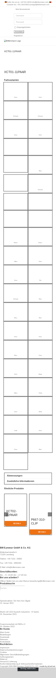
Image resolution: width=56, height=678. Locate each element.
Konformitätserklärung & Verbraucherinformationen (21, 664)
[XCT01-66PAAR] (15, 178)
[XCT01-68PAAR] (40, 142)
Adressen (4, 639)
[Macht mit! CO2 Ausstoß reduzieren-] (28, 607)
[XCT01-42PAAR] (15, 268)
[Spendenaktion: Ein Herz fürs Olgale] (28, 595)
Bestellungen (5, 635)
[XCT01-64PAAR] (15, 197)
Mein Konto (5, 632)
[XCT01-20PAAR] (15, 400)
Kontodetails (5, 642)
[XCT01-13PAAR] (40, 362)
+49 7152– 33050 (14, 559)
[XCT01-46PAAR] (15, 123)
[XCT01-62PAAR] (15, 214)
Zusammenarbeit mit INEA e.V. (13, 624)
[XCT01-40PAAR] (40, 287)
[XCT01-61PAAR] (40, 214)
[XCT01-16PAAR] (15, 438)
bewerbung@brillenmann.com (42, 581)
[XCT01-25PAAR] (15, 250)
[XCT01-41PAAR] (40, 268)
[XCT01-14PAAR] (40, 344)
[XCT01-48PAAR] (40, 86)
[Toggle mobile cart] (41, 41)
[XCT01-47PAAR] (15, 104)
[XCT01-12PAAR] (15, 381)
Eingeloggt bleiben (23, 27)
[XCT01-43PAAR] (15, 325)
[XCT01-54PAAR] (15, 231)
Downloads (4, 637)
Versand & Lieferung (8, 661)
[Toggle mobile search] (46, 41)
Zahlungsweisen (7, 657)
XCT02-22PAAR (12, 513)
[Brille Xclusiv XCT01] (28, 66)
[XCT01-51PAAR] (40, 123)
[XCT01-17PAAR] (40, 419)
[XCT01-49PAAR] (40, 178)
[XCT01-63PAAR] (40, 197)
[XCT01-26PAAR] (15, 287)
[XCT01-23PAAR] (40, 325)
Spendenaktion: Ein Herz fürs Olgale (15, 601)
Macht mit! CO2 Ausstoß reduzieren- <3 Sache (19, 612)
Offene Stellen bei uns (9, 581)
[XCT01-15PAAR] (15, 362)
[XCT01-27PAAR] (40, 250)
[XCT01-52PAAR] (40, 104)
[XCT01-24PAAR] (15, 344)
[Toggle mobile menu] (51, 41)
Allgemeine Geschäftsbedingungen (14, 654)
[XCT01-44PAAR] (40, 306)
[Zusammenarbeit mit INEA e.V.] (28, 619)
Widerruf (3, 659)
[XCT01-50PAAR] (40, 159)
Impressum (4, 647)
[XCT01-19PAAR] (40, 381)
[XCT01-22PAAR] (40, 231)
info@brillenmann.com (15, 567)
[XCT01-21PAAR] (40, 438)
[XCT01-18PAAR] (15, 419)
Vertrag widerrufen (28, 668)
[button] (28, 475)
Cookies (3, 652)
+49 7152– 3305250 (12, 563)
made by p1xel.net (47, 666)
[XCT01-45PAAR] (15, 306)
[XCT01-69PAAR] (15, 142)
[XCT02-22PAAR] (16, 495)
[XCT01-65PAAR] (15, 456)
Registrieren (18, 36)
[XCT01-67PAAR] (15, 159)
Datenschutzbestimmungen (11, 650)
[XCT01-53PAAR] (15, 86)
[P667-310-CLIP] (41, 495)
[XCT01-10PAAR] (40, 400)
